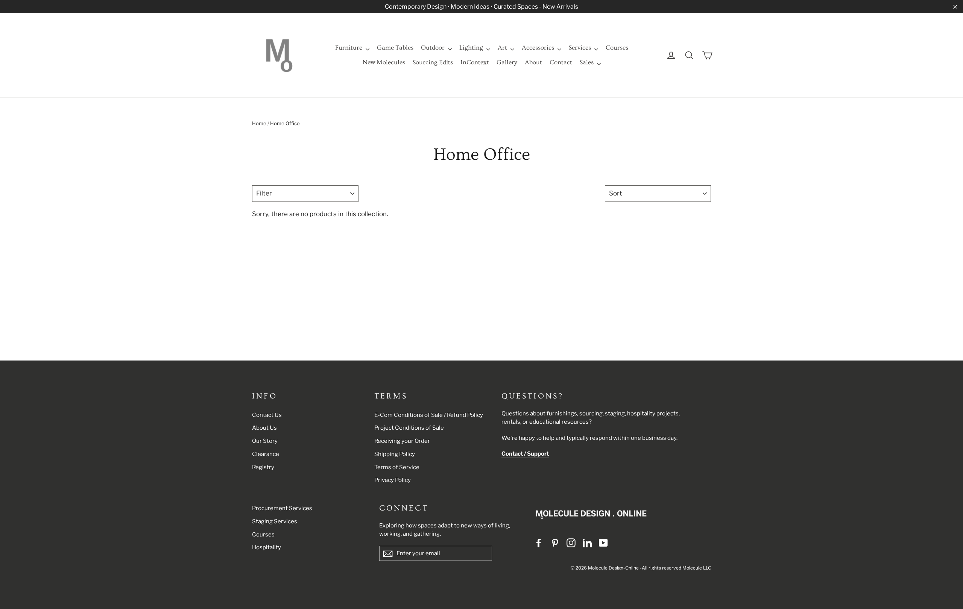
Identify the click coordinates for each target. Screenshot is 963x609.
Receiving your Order (402, 441)
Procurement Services (282, 508)
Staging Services (274, 521)
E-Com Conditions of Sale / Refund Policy (428, 415)
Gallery (507, 62)
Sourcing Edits (433, 62)
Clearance (265, 454)
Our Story (265, 441)
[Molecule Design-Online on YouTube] (603, 543)
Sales (587, 62)
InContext (474, 62)
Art (503, 47)
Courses (617, 47)
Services (580, 47)
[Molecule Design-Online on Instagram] (571, 543)
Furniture (349, 47)
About (533, 62)
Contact (561, 62)
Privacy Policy (392, 480)
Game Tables (395, 47)
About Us (264, 427)
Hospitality (266, 547)
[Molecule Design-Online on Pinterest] (554, 543)
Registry (263, 467)
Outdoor (433, 47)
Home (259, 123)
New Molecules (384, 62)
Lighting (472, 47)
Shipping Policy (394, 454)
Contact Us (267, 415)
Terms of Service (396, 467)
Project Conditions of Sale (409, 427)
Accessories (539, 47)
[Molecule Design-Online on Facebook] (538, 543)
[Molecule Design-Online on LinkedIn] (587, 543)
